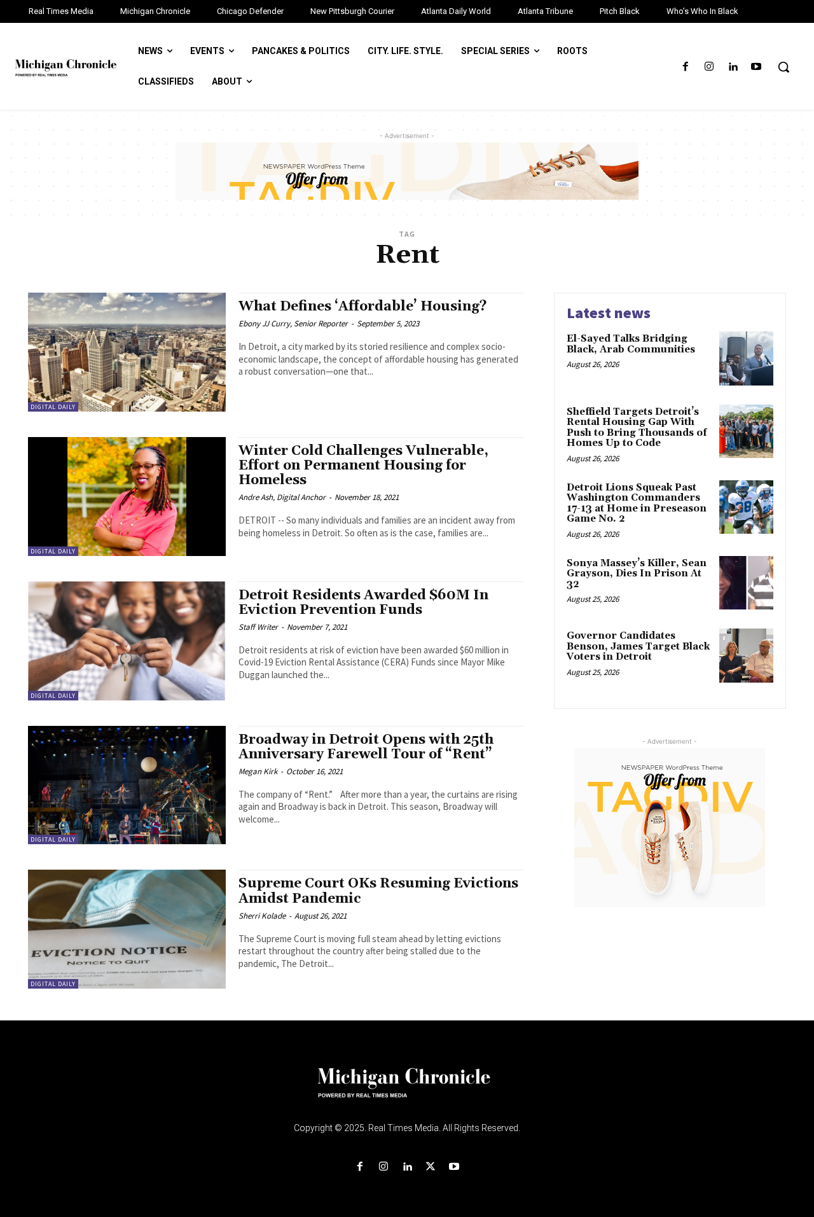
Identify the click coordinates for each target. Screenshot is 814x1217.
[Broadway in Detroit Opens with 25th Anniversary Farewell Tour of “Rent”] (127, 785)
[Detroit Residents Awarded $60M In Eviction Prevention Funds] (127, 640)
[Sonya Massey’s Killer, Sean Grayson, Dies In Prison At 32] (746, 583)
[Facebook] (685, 67)
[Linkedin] (733, 67)
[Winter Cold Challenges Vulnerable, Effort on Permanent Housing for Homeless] (127, 496)
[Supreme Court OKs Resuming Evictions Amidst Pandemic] (127, 929)
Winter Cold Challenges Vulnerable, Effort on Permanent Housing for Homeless (363, 466)
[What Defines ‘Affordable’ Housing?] (127, 352)
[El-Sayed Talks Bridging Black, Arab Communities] (746, 358)
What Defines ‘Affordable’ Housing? (362, 306)
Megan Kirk (257, 771)
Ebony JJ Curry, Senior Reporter (293, 323)
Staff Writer (258, 627)
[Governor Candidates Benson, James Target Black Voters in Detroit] (746, 656)
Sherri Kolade (262, 915)
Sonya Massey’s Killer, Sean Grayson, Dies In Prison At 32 (637, 573)
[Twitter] (430, 1167)
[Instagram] (708, 67)
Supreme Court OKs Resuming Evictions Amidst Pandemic (378, 891)
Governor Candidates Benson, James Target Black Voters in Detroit (638, 646)
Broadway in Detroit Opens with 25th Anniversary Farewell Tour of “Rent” (366, 747)
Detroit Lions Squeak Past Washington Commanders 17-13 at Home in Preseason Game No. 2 (637, 503)
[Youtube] (756, 67)
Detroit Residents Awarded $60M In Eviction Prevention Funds (363, 602)
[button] (783, 67)
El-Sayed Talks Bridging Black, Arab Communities (631, 344)
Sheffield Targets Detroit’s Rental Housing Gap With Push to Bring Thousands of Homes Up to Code (637, 428)
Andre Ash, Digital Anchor (282, 497)
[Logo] (407, 1090)
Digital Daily (53, 407)
